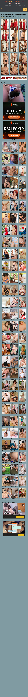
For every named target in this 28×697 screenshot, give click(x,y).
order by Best (7, 6)
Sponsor (17, 3)
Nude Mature (14, 1)
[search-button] (25, 9)
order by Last (20, 6)
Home (9, 3)
